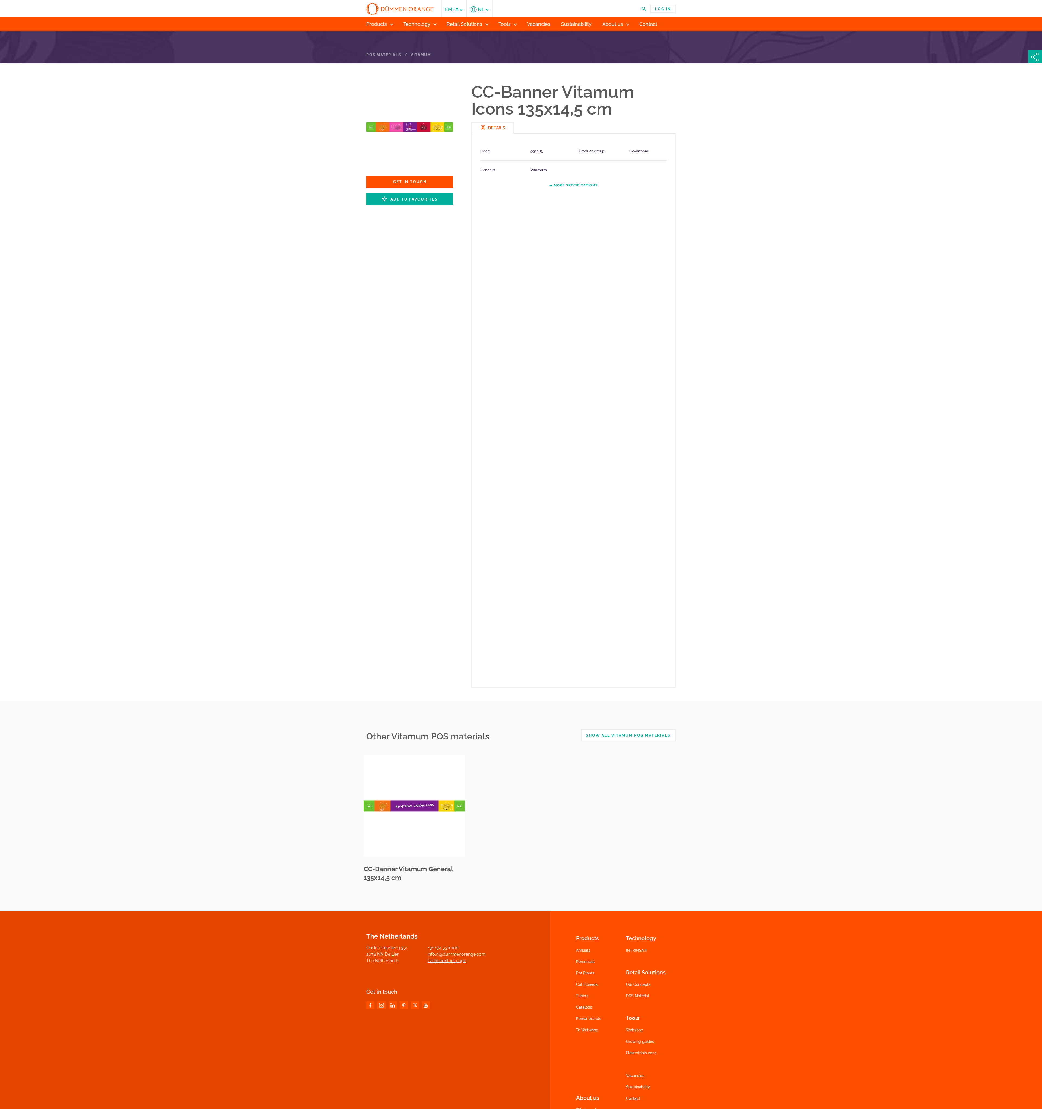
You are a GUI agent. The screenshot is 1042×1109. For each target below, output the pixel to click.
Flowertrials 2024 (641, 1053)
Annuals (583, 950)
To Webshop (587, 1030)
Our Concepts (638, 984)
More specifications (575, 185)
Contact (633, 1098)
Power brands (588, 1018)
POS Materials (383, 55)
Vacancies (635, 1075)
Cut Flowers (587, 984)
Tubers (582, 996)
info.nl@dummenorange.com (457, 954)
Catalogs (584, 1007)
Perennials (585, 961)
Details (496, 128)
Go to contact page (447, 960)
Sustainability (638, 1087)
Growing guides (640, 1041)
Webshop (634, 1030)
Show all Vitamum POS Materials (628, 735)
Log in (663, 9)
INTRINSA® (636, 950)
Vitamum (421, 55)
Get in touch (410, 182)
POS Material (637, 996)
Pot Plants (585, 973)
